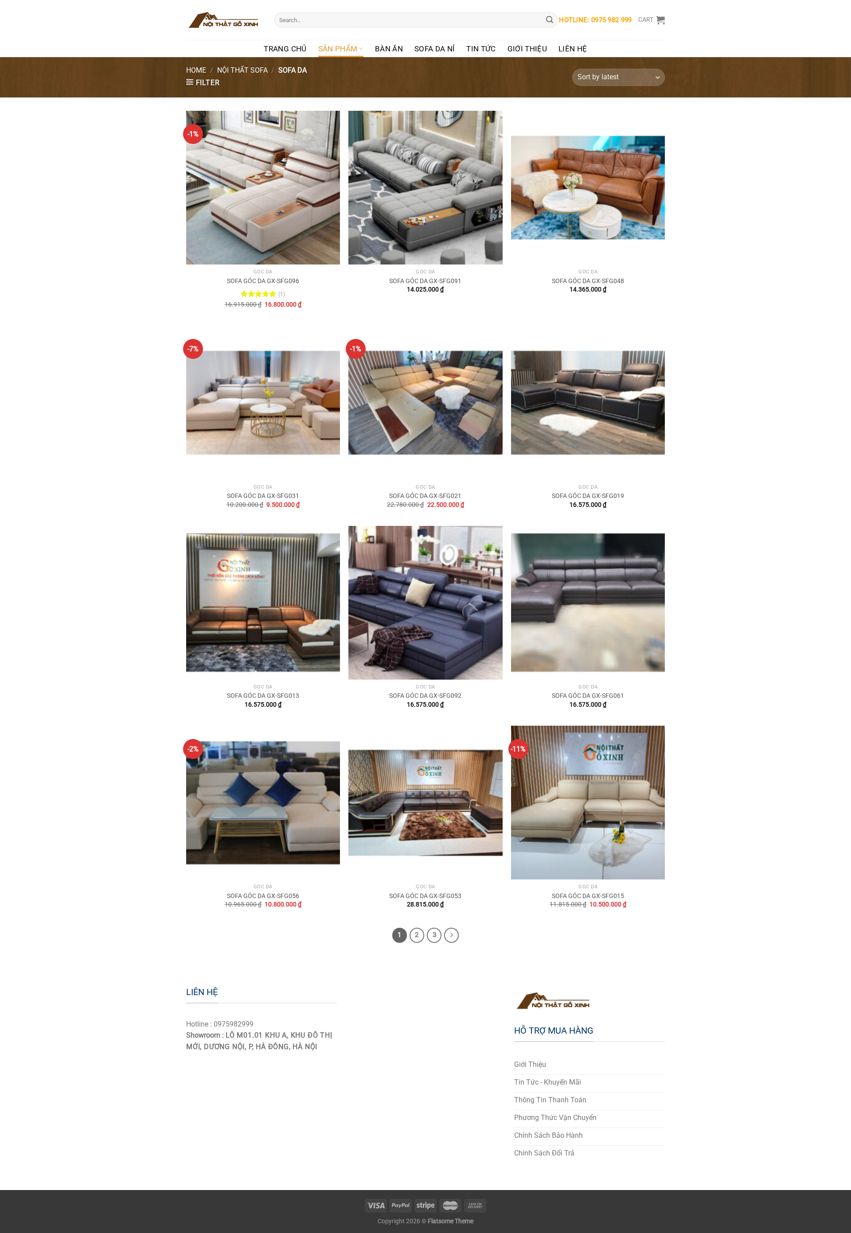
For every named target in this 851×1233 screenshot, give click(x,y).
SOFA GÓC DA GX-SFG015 (588, 896)
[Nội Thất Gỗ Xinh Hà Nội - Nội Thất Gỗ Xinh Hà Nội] (223, 20)
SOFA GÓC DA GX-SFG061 (588, 696)
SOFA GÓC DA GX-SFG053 (425, 896)
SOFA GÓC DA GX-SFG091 (425, 281)
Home (196, 70)
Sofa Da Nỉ (434, 48)
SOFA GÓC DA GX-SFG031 (263, 496)
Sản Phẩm (338, 48)
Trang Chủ (285, 48)
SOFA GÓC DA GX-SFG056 (263, 896)
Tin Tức (481, 48)
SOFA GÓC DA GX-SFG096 (263, 281)
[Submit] (549, 19)
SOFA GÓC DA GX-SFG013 (263, 696)
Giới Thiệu (527, 48)
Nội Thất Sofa (242, 70)
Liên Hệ (572, 48)
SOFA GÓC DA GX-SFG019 (588, 496)
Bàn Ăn (389, 48)
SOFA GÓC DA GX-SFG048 (588, 281)
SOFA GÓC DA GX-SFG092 (425, 696)
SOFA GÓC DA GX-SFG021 (425, 496)
